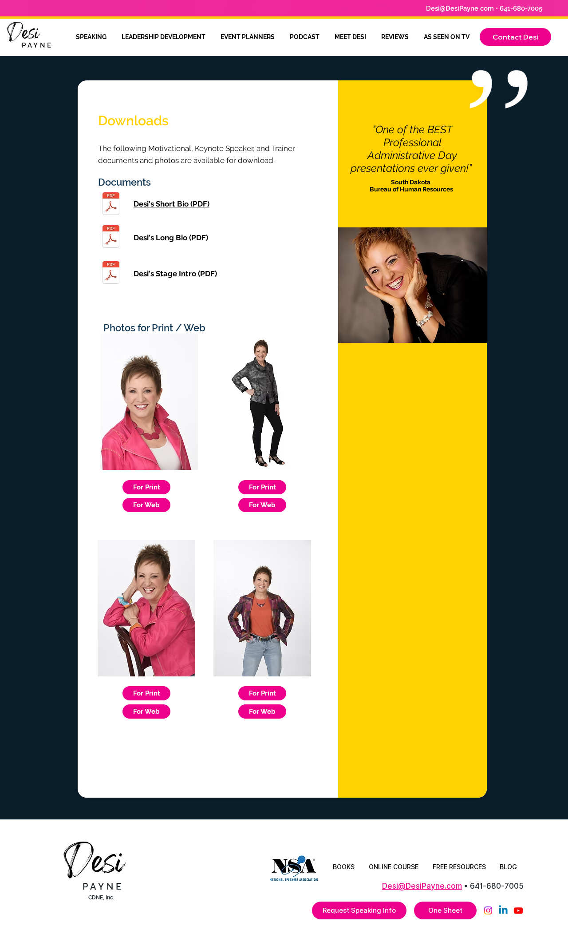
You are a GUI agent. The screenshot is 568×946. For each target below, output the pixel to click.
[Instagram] (488, 910)
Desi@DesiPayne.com (422, 886)
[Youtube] (518, 910)
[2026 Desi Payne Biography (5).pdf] (111, 238)
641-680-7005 (497, 886)
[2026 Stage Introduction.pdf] (111, 274)
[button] (515, 37)
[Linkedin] (503, 910)
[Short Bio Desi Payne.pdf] (111, 205)
